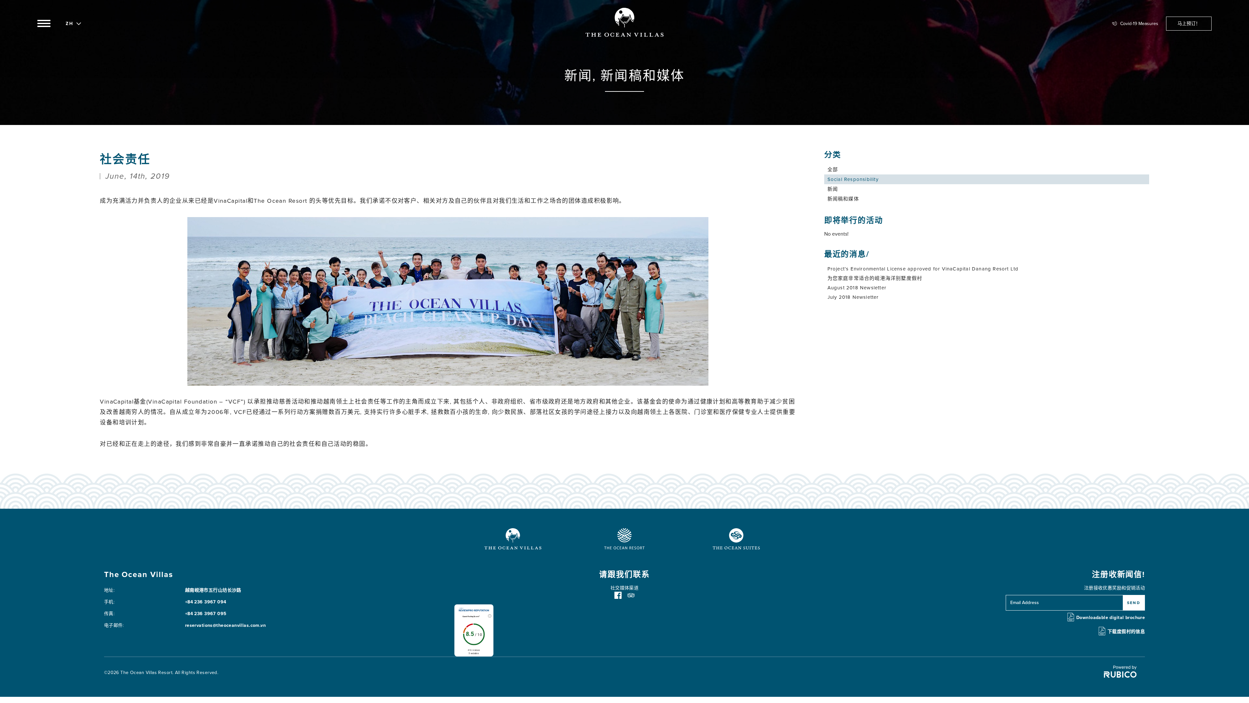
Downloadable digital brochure (1110, 617)
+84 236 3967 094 (205, 602)
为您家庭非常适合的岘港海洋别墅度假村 (874, 278)
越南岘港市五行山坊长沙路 (213, 590)
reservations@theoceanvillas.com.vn (225, 625)
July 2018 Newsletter (853, 297)
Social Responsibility (853, 179)
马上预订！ (1188, 23)
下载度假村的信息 (1126, 631)
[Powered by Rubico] (1120, 676)
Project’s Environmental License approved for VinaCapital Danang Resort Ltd (923, 269)
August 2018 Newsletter (856, 288)
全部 (832, 169)
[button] (69, 23)
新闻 (832, 189)
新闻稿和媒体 (843, 199)
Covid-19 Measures (1139, 23)
